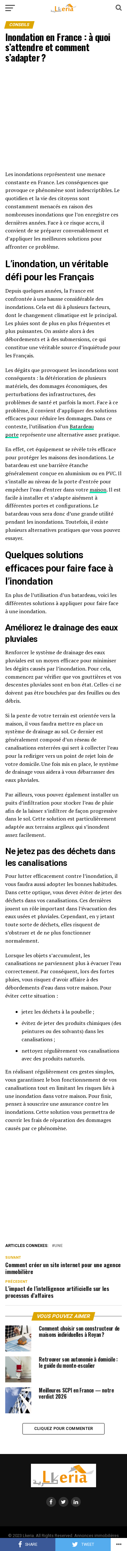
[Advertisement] (63, 119)
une (58, 1246)
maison (98, 489)
